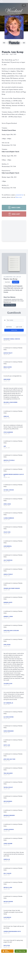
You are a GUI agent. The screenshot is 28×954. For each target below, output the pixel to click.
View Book (7, 282)
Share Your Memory (10, 305)
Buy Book (15, 282)
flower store (19, 197)
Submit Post (14, 330)
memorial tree (20, 195)
